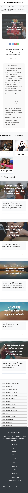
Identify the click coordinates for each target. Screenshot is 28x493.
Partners (14, 451)
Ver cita (21, 216)
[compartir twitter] (12, 44)
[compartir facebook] (10, 44)
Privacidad (14, 466)
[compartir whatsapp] (18, 44)
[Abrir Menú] (4, 3)
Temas (14, 458)
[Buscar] (25, 3)
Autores (14, 455)
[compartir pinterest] (15, 44)
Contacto (14, 469)
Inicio (14, 448)
